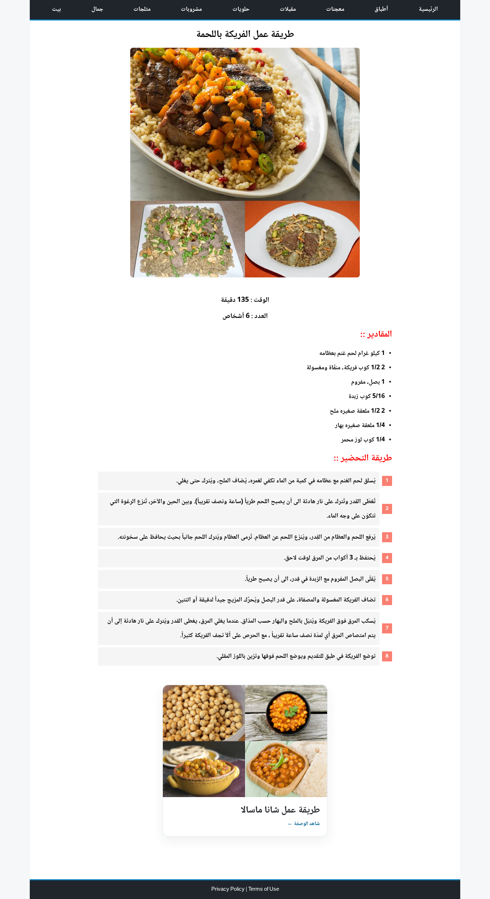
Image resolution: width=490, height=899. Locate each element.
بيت (56, 9)
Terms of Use (263, 889)
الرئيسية (428, 9)
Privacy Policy (228, 889)
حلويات (241, 9)
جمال (97, 9)
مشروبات (191, 9)
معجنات (335, 9)
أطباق (381, 9)
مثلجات (142, 9)
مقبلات (288, 9)
